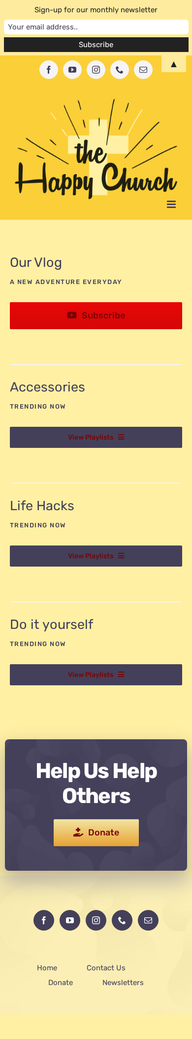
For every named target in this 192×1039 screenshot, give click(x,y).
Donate (60, 982)
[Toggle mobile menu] (172, 204)
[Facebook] (43, 920)
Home (47, 967)
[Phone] (122, 920)
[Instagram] (96, 920)
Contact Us (106, 967)
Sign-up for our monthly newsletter (96, 9)
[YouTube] (70, 920)
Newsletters (123, 982)
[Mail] (148, 920)
